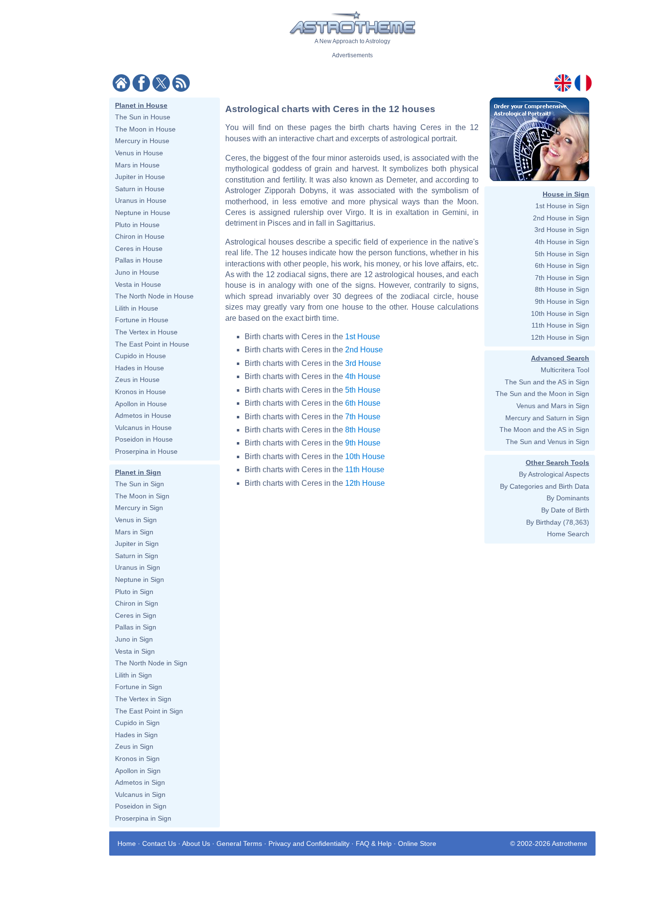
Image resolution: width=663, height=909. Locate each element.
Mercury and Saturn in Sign (547, 418)
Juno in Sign (134, 639)
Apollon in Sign (138, 771)
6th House (363, 403)
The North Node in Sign (151, 663)
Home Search (568, 534)
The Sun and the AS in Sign (547, 382)
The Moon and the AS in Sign (544, 429)
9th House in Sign (562, 301)
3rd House (363, 363)
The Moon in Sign (142, 496)
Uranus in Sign (137, 567)
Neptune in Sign (139, 579)
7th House (363, 417)
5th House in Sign (562, 254)
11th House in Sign (560, 325)
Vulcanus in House (143, 427)
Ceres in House (139, 248)
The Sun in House (142, 117)
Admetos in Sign (140, 782)
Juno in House (137, 272)
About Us (196, 843)
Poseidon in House (144, 439)
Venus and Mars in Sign (552, 406)
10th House (365, 456)
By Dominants (568, 498)
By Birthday (543, 522)
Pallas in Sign (135, 627)
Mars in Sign (134, 532)
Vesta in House (138, 284)
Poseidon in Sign (140, 806)
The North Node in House (154, 296)
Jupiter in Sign (137, 543)
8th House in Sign (562, 289)
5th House (363, 390)
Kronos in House (140, 392)
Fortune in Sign (138, 687)
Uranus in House (140, 200)
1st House (362, 336)
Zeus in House (137, 379)
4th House (363, 376)
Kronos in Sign (137, 758)
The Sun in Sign (139, 484)
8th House (363, 430)
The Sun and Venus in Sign (547, 442)
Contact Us (159, 843)
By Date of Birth (565, 510)
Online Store (417, 843)
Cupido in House (140, 356)
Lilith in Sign (133, 675)
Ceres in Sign (135, 615)
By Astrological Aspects (554, 474)
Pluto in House (137, 225)
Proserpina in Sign (143, 818)
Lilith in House (136, 308)
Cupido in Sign (137, 723)
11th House (364, 469)
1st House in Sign (562, 206)
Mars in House (137, 165)
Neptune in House (142, 212)
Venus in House (139, 153)
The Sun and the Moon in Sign (542, 393)
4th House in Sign (562, 242)
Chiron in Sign (136, 603)
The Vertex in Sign (143, 699)
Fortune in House (141, 320)
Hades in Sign (136, 735)
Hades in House (139, 368)
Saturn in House (140, 189)
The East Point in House (152, 344)
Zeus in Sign (134, 746)
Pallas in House (139, 260)
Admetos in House (143, 415)
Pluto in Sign (134, 591)
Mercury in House (142, 141)
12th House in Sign (560, 337)
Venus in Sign (136, 520)
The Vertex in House (146, 332)
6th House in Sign (562, 265)
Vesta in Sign (135, 651)
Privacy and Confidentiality (308, 843)
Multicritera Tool (565, 370)
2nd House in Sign (561, 218)
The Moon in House (145, 129)
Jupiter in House (140, 177)
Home (126, 843)
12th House (365, 483)
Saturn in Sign (136, 556)
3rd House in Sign (561, 229)
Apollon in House (141, 404)
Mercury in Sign (139, 508)
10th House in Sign (560, 313)
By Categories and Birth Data (544, 486)
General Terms (239, 843)
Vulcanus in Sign (140, 794)
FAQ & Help (374, 843)
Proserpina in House (146, 451)
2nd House (364, 350)
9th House (363, 443)
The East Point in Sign (149, 711)
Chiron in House (140, 236)
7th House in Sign (562, 277)
